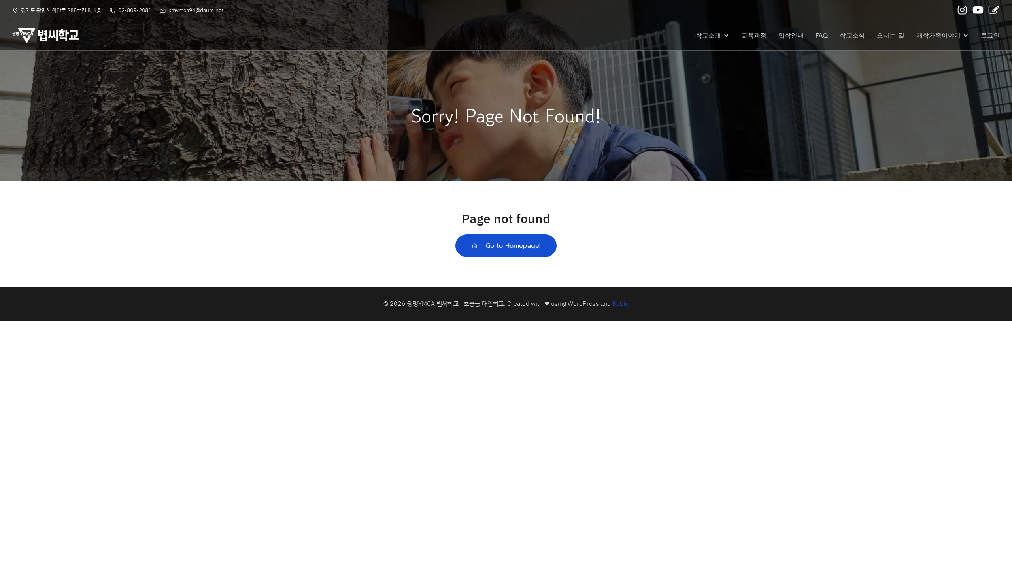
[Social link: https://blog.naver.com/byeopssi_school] (995, 10)
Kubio (620, 303)
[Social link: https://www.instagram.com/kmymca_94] (963, 10)
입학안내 (791, 35)
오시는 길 (890, 35)
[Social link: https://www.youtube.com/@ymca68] (979, 10)
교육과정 (754, 35)
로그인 (990, 35)
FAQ (822, 35)
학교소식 (852, 35)
